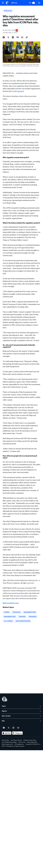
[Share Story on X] (8, 37)
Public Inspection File (7, 744)
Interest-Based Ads (32, 742)
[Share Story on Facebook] (3, 37)
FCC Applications (19, 744)
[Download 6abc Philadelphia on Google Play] (17, 733)
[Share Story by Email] (22, 37)
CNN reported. (18, 91)
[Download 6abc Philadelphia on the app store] (6, 733)
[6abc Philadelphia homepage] (7, 2)
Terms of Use (21, 742)
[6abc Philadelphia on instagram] (13, 728)
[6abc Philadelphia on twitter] (9, 728)
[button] (3, 3)
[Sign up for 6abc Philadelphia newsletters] (18, 728)
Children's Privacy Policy (29, 740)
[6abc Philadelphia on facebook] (4, 728)
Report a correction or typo (10, 603)
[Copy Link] (26, 37)
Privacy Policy (5, 740)
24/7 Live (14, 3)
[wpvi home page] (4, 699)
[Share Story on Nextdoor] (17, 37)
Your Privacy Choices (16, 740)
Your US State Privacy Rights (9, 742)
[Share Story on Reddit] (13, 37)
